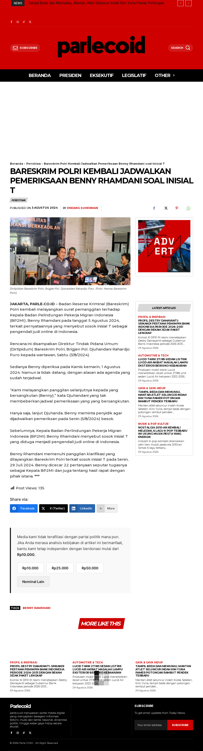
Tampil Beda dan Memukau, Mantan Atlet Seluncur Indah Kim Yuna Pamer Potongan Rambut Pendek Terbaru (162, 396)
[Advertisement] (101, 118)
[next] (188, 3)
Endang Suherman (82, 208)
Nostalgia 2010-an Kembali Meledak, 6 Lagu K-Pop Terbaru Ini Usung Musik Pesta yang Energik (162, 432)
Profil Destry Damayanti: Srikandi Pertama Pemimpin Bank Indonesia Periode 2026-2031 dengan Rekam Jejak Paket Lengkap (164, 327)
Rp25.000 (60, 568)
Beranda (16, 163)
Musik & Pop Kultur (153, 424)
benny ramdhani (37, 608)
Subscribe (180, 725)
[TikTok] (24, 22)
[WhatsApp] (188, 208)
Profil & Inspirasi (151, 317)
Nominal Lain (33, 581)
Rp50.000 (90, 568)
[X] (30, 22)
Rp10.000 (30, 568)
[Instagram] (17, 22)
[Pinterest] (177, 208)
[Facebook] (11, 22)
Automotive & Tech (153, 355)
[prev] (181, 3)
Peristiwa (33, 163)
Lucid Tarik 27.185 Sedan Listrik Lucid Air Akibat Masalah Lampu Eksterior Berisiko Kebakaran (163, 362)
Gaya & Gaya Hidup (152, 388)
